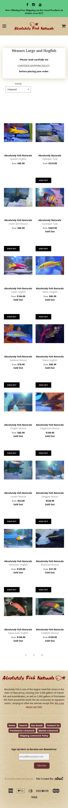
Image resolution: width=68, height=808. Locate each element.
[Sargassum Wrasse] (50, 402)
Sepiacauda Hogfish (18, 632)
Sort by (18, 83)
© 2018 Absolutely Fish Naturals (19, 779)
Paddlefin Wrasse (50, 632)
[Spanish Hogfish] (18, 132)
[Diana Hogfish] (50, 333)
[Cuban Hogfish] (18, 265)
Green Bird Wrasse (18, 223)
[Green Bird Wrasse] (18, 197)
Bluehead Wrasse (50, 564)
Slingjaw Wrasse (50, 496)
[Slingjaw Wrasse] (50, 470)
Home (12, 725)
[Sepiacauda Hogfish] (18, 606)
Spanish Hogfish (18, 158)
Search (23, 725)
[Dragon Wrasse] (18, 402)
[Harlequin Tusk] (50, 132)
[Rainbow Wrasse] (18, 333)
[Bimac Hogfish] (50, 265)
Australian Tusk (50, 223)
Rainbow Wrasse (18, 360)
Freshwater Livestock (22, 730)
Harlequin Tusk (49, 158)
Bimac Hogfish (49, 291)
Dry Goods (37, 725)
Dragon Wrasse (18, 428)
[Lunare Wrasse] (18, 470)
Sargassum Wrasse (50, 428)
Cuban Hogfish (18, 291)
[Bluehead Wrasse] (50, 538)
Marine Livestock (48, 730)
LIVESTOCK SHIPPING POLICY (33, 65)
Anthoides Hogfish (18, 564)
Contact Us (53, 725)
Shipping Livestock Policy (34, 735)
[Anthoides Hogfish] (18, 538)
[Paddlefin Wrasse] (50, 606)
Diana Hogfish (50, 360)
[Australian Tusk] (50, 197)
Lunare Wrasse (18, 496)
